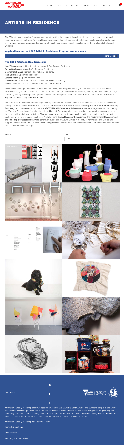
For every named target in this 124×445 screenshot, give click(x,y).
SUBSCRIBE (10, 392)
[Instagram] (49, 394)
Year (66, 135)
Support (75, 5)
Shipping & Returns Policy (16, 439)
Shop (96, 5)
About (50, 5)
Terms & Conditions (14, 427)
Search (8, 135)
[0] (120, 5)
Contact (107, 5)
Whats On (62, 5)
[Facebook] (49, 403)
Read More (110, 56)
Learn (87, 5)
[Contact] (49, 385)
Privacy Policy (11, 433)
